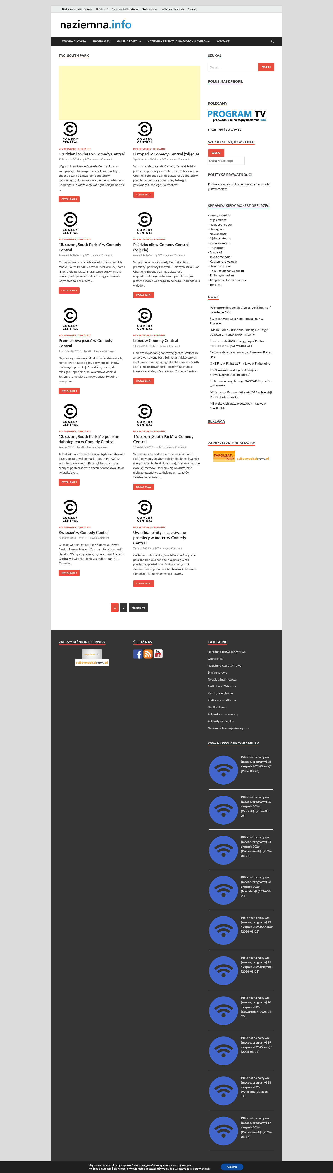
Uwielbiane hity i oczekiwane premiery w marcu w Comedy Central (159, 537)
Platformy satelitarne (222, 700)
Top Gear (216, 284)
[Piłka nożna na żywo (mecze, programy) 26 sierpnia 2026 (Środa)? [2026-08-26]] (223, 783)
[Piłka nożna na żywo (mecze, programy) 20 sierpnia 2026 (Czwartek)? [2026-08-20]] (223, 1024)
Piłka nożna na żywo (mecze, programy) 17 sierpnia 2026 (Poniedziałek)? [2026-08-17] (256, 1127)
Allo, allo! (216, 252)
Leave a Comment (102, 159)
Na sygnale (217, 229)
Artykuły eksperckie (221, 721)
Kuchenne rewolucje (223, 261)
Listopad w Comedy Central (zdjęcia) (166, 153)
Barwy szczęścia (220, 215)
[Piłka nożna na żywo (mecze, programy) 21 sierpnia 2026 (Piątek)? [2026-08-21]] (223, 984)
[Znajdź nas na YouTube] (158, 654)
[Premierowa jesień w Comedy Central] (92, 319)
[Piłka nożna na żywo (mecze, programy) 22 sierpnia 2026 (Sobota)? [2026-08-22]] (223, 943)
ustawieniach (201, 1168)
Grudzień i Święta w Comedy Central (92, 153)
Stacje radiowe (149, 9)
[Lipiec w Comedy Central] (166, 319)
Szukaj (216, 152)
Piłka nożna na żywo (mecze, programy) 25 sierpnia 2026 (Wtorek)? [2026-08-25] (256, 806)
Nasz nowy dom (220, 266)
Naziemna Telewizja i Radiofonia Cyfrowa (178, 41)
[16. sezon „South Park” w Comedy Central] (166, 415)
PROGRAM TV (101, 41)
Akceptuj (232, 1167)
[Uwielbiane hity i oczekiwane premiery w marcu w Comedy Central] (166, 511)
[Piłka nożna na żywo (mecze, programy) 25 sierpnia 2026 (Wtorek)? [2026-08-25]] (223, 823)
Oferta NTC (102, 9)
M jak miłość (218, 220)
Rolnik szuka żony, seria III (227, 270)
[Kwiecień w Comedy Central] (92, 511)
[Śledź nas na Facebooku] (137, 654)
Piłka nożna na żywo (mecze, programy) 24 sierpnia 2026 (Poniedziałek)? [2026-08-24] (256, 846)
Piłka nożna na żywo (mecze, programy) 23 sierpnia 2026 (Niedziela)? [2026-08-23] (256, 886)
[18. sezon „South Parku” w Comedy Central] (92, 223)
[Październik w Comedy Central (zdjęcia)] (166, 223)
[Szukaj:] (241, 67)
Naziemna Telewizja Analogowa (228, 728)
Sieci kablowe (216, 707)
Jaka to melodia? (220, 257)
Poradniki (192, 9)
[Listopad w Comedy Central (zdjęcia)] (166, 133)
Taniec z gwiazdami (222, 275)
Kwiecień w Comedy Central (84, 532)
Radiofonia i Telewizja (172, 9)
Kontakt (223, 41)
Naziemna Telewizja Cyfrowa (77, 9)
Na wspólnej (218, 233)
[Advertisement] (129, 93)
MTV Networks (67, 149)
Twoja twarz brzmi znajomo (228, 280)
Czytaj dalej (68, 198)
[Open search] (272, 41)
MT (87, 159)
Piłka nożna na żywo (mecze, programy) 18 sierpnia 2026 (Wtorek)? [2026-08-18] (256, 1087)
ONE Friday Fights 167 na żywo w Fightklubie (240, 363)
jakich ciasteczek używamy (152, 1168)
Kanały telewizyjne (220, 693)
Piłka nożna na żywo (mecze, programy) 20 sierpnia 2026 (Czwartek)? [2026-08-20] (256, 1007)
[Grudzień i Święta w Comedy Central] (92, 133)
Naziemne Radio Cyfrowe (125, 9)
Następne (138, 607)
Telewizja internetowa (222, 679)
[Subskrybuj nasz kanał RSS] (148, 654)
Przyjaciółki (217, 247)
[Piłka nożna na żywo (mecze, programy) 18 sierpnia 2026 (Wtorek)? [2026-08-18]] (223, 1104)
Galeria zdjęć (127, 41)
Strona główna (74, 41)
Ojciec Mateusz (220, 238)
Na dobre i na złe (221, 224)
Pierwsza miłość (220, 243)
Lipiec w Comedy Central (155, 340)
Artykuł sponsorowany (223, 714)
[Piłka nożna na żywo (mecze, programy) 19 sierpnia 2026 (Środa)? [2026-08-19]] (223, 1064)
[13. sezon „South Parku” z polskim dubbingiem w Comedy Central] (92, 415)
